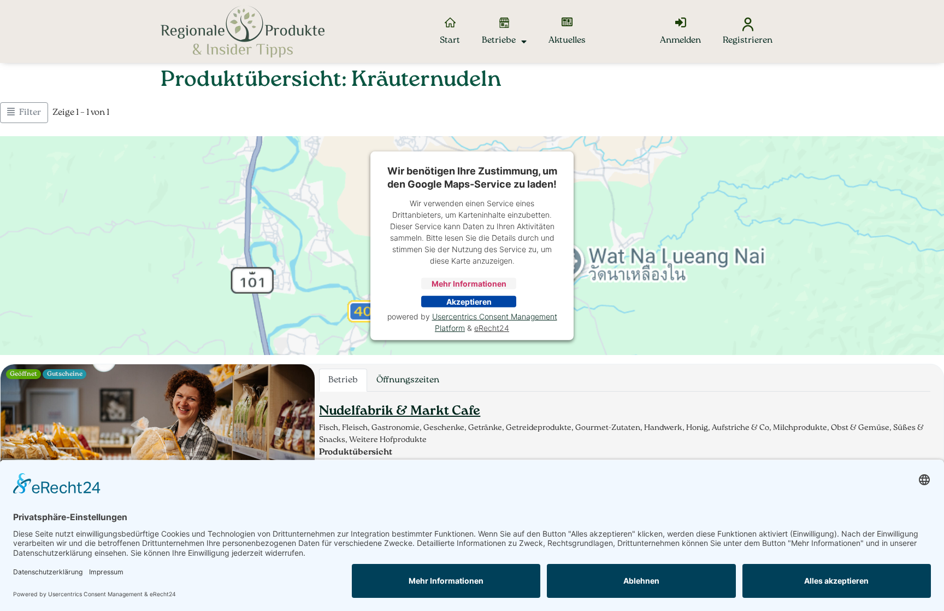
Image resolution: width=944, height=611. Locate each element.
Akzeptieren (469, 301)
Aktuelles (567, 40)
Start (450, 40)
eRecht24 (491, 328)
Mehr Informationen (469, 283)
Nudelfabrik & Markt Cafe (399, 411)
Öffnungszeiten (407, 380)
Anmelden (680, 40)
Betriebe (499, 40)
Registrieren (747, 40)
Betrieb (343, 380)
